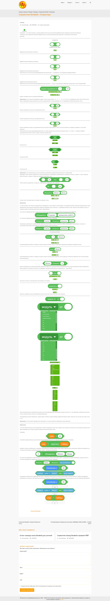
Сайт (21, 580)
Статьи (77, 2)
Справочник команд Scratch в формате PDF (73, 535)
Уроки (62, 2)
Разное (84, 2)
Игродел (69, 2)
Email (21, 573)
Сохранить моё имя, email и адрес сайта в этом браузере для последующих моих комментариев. (41, 586)
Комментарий (23, 551)
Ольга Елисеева (25, 25)
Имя (21, 567)
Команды (22, 22)
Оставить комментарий (44, 25)
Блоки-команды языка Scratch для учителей (36, 535)
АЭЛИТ (62, 599)
